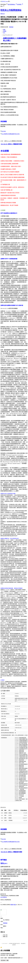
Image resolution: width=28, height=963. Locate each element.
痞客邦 (12, 904)
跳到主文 (3, 13)
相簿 (4, 29)
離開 (7, 960)
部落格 (4, 31)
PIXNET (6, 943)
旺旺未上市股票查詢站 (11, 10)
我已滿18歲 (3, 960)
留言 (15, 904)
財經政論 (11, 27)
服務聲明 (14, 944)
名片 (4, 32)
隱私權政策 (23, 943)
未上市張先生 (4, 897)
